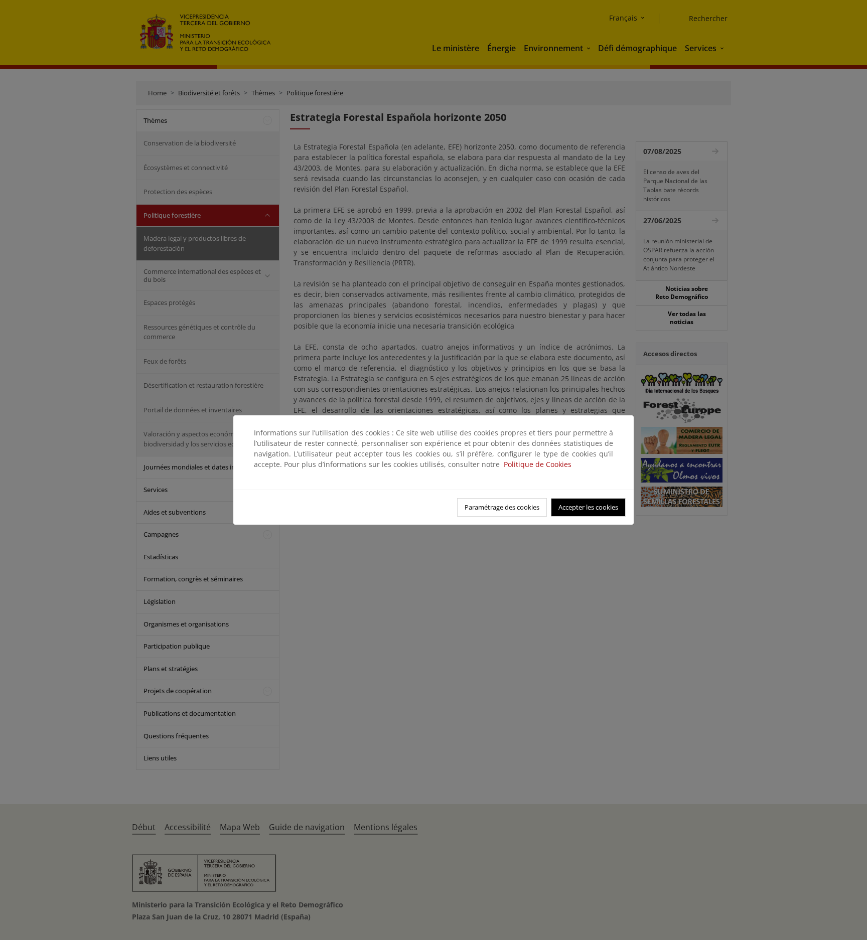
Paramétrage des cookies (502, 507)
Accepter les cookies (588, 507)
